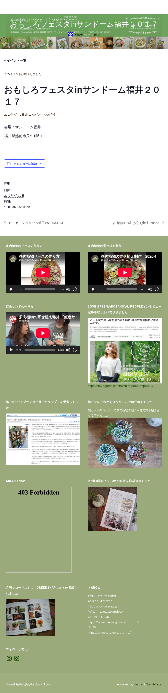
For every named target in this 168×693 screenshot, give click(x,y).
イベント (59, 45)
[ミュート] (68, 289)
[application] (43, 272)
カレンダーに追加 (25, 163)
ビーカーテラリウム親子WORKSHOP (36, 222)
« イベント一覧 (15, 60)
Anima (138, 684)
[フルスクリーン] (75, 289)
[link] (33, 36)
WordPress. (154, 684)
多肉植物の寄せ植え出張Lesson (136, 222)
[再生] (11, 289)
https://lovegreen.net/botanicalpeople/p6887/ (121, 386)
